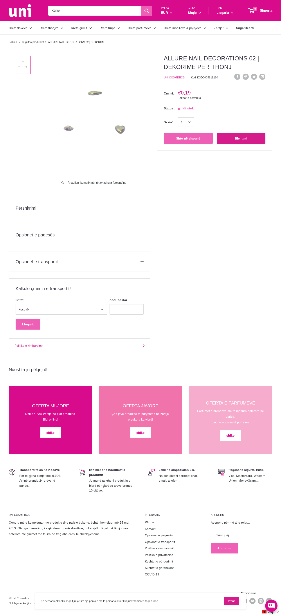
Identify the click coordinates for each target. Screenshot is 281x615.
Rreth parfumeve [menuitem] (139, 28)
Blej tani (241, 138)
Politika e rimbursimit (28, 345)
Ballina (13, 42)
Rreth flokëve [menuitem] (18, 28)
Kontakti (150, 529)
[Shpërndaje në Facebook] (237, 77)
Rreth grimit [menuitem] (79, 28)
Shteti (20, 300)
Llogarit (28, 324)
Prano (231, 601)
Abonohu (224, 548)
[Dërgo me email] (262, 77)
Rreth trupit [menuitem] (107, 28)
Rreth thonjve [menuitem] (49, 28)
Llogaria (223, 13)
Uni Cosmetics (174, 77)
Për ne (149, 522)
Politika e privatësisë (159, 555)
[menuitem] (245, 28)
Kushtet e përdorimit (159, 561)
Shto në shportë (188, 138)
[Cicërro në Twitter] (254, 77)
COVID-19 (152, 574)
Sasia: (168, 122)
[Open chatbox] (271, 606)
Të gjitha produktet (33, 42)
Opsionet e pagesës (159, 535)
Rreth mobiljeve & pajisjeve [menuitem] (182, 28)
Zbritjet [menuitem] (218, 28)
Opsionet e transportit (160, 542)
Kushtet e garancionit (159, 568)
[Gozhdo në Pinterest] (246, 77)
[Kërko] (146, 11)
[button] (271, 612)
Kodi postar (118, 300)
